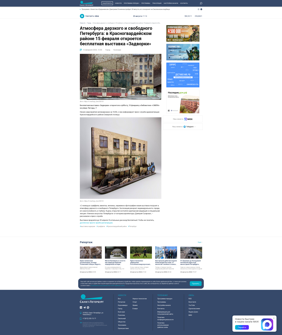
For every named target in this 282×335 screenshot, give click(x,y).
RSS (190, 299)
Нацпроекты (107, 3)
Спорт (135, 302)
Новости (118, 3)
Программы (145, 3)
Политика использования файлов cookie (163, 325)
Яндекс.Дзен (193, 312)
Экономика (122, 325)
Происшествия (123, 328)
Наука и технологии (140, 299)
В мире (135, 308)
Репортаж (86, 242)
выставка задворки (87, 226)
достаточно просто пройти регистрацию (96, 223)
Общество (121, 322)
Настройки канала (171, 3)
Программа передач (131, 3)
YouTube (192, 305)
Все (119, 299)
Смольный (122, 318)
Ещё (199, 242)
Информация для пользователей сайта (165, 313)
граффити (100, 226)
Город (107, 50)
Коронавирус (123, 305)
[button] (201, 9)
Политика (121, 315)
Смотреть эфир (92, 16)
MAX (190, 315)
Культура (117, 50)
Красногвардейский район (116, 226)
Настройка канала (164, 305)
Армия (135, 305)
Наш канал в (178, 119)
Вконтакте (192, 302)
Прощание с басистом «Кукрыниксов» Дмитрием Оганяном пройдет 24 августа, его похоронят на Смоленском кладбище (126, 9)
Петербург (132, 226)
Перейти (242, 327)
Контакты (184, 3)
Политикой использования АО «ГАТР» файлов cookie (107, 285)
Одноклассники (194, 308)
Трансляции (156, 3)
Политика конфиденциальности (165, 318)
